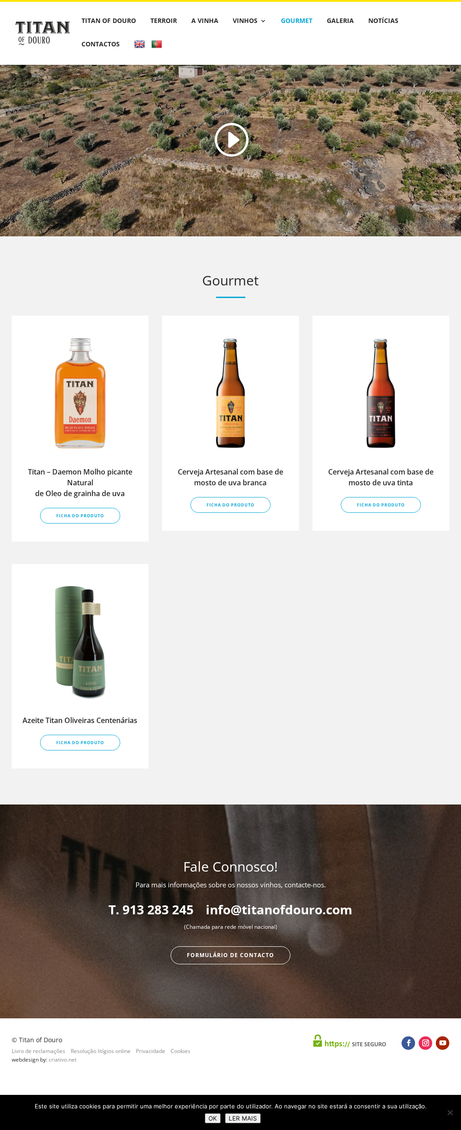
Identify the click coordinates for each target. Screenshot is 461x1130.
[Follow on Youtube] (442, 1043)
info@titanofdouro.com (279, 909)
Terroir (163, 21)
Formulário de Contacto (230, 955)
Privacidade (150, 1051)
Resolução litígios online (101, 1051)
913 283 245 (158, 909)
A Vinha (204, 21)
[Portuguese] (157, 52)
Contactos (100, 44)
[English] (140, 52)
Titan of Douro (108, 21)
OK (212, 1118)
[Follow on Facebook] (408, 1043)
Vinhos (245, 21)
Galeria (340, 21)
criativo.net (63, 1059)
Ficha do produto (80, 516)
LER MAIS (243, 1118)
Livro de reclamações (38, 1051)
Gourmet (296, 21)
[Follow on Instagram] (425, 1043)
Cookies (180, 1051)
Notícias (383, 21)
